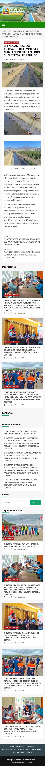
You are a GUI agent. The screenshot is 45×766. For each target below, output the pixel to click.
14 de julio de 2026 (18, 736)
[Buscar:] (17, 502)
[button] (4, 24)
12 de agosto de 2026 (19, 313)
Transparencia (23, 749)
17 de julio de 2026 (18, 358)
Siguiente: (22, 253)
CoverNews (16, 762)
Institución (20, 746)
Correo (29, 752)
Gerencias (30, 746)
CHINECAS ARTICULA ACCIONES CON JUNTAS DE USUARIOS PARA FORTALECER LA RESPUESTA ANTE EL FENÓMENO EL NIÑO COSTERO (22, 484)
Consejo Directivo (9, 749)
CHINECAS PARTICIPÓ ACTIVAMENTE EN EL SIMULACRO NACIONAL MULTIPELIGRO (21, 432)
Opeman (15, 42)
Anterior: (22, 240)
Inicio (12, 746)
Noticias (7, 42)
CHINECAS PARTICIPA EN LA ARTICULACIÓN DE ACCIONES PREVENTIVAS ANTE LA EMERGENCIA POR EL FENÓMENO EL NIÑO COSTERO (22, 457)
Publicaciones (36, 749)
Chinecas (8, 295)
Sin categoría (9, 538)
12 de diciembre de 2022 (20, 59)
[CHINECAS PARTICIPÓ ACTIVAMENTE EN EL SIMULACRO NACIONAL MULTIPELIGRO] (22, 527)
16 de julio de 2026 (18, 405)
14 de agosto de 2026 (19, 549)
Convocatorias (18, 752)
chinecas (8, 59)
